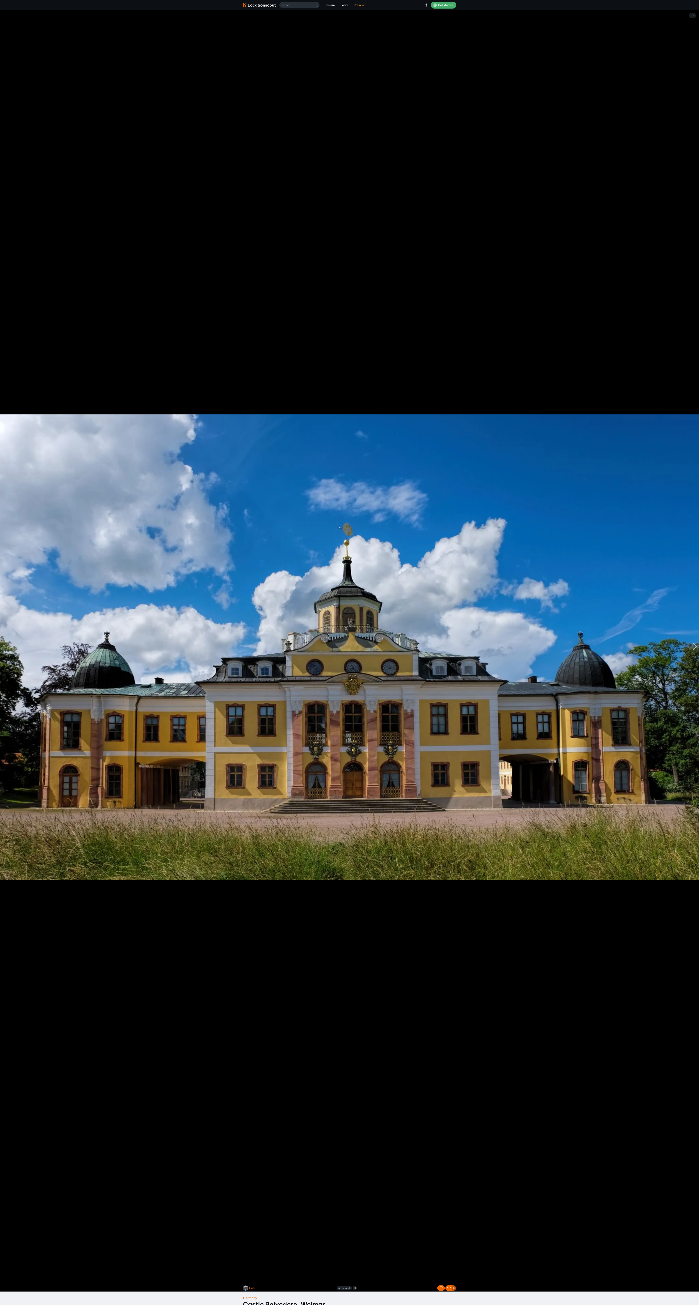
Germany (250, 1298)
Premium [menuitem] (359, 5)
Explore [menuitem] (330, 5)
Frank (252, 1288)
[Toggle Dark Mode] (426, 5)
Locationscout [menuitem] (259, 5)
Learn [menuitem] (344, 5)
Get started (445, 5)
